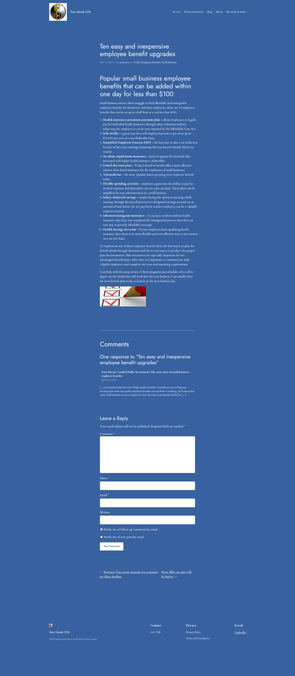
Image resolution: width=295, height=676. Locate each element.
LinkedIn (240, 633)
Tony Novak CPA (81, 12)
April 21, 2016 (108, 380)
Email (104, 495)
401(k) (136, 62)
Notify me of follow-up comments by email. (131, 529)
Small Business (169, 62)
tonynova (125, 62)
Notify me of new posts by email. (124, 537)
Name (104, 478)
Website (105, 512)
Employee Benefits (150, 62)
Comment (107, 434)
